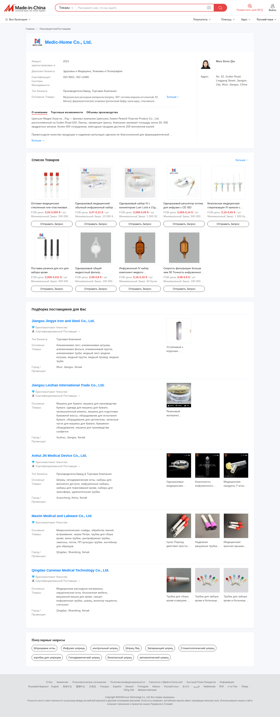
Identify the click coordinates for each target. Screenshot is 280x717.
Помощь (226, 19)
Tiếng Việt (128, 689)
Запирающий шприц (160, 648)
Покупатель (200, 19)
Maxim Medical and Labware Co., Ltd (61, 516)
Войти (272, 10)
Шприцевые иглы (44, 648)
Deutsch (129, 686)
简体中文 (67, 686)
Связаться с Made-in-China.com (166, 682)
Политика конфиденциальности (127, 682)
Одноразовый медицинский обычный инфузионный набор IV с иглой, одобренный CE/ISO (95, 207)
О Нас (49, 682)
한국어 (185, 686)
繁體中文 (80, 686)
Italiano (156, 686)
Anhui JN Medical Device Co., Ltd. (59, 456)
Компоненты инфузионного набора (204, 485)
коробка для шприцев (47, 657)
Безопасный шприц (120, 657)
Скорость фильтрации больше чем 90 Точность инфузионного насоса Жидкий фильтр (183, 272)
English (55, 686)
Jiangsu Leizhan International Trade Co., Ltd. (68, 385)
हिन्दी (221, 686)
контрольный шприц (105, 648)
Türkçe (244, 686)
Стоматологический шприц (197, 648)
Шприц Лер (133, 648)
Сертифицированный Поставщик (58, 331)
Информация (227, 682)
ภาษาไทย (232, 686)
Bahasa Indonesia (147, 689)
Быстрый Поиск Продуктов (201, 682)
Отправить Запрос (51, 223)
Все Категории (18, 19)
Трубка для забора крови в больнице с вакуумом (207, 600)
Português (143, 686)
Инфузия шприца (74, 648)
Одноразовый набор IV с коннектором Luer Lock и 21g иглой (137, 207)
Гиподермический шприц (84, 657)
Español (117, 686)
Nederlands (209, 686)
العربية (196, 686)
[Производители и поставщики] (24, 8)
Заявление (62, 682)
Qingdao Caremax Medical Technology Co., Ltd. (70, 570)
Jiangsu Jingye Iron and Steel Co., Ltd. (63, 321)
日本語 (92, 686)
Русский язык (171, 686)
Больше (172, 96)
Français (104, 686)
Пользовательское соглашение (89, 682)
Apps (244, 19)
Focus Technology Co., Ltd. (136, 697)
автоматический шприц (154, 657)
